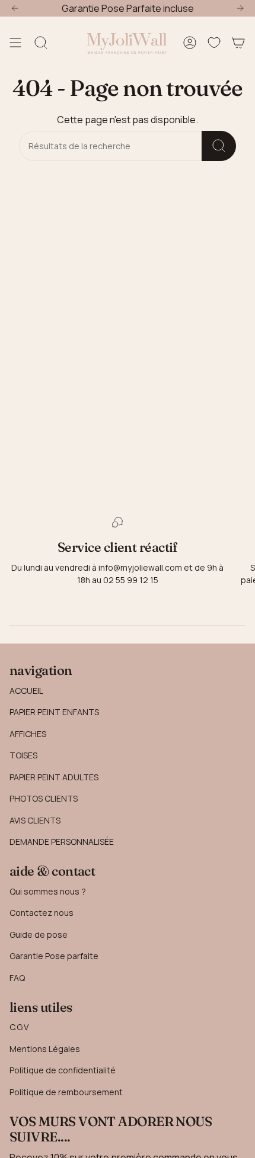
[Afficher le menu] (15, 42)
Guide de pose (38, 934)
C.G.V (18, 1026)
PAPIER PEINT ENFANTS (54, 712)
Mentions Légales (44, 1048)
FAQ (17, 977)
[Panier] (238, 42)
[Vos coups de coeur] (214, 42)
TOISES (23, 755)
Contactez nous (41, 912)
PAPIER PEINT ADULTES (53, 777)
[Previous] (14, 8)
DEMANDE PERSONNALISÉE (61, 841)
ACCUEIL (26, 690)
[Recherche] (219, 146)
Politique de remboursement (66, 1092)
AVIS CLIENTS (34, 820)
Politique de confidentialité (62, 1070)
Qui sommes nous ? (47, 891)
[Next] (240, 8)
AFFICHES (27, 733)
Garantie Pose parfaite (53, 955)
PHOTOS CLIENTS (43, 798)
